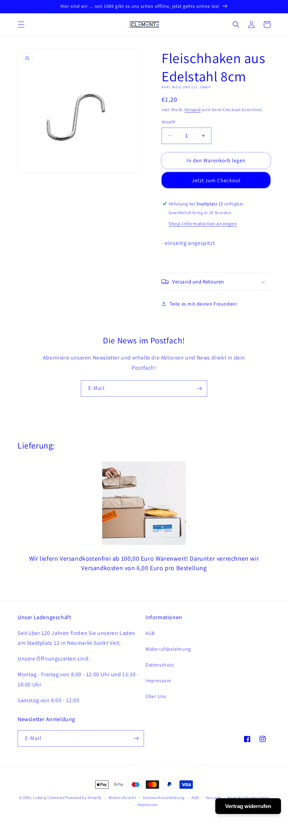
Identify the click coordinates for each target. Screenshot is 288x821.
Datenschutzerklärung (163, 797)
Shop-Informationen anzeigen (203, 223)
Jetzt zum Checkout (216, 180)
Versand (192, 109)
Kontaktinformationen (248, 797)
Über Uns (155, 696)
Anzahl (168, 122)
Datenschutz (159, 665)
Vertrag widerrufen (248, 806)
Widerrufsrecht (122, 797)
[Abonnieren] (199, 388)
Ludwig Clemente (49, 797)
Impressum (158, 680)
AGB (150, 633)
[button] (21, 24)
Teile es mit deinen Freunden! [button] (203, 304)
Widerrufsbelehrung (168, 649)
